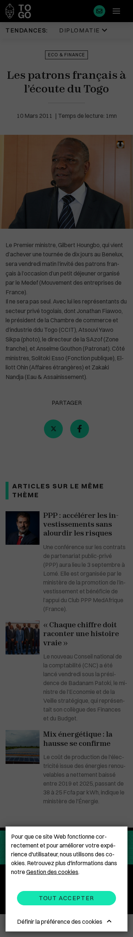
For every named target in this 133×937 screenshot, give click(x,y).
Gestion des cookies (52, 871)
